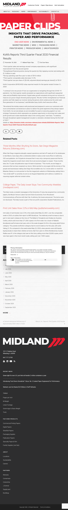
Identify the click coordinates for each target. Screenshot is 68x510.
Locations (6, 456)
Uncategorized (51, 48)
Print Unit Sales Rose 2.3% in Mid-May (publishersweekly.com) (31, 208)
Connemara (6, 478)
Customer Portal (33, 5)
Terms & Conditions (45, 507)
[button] (6, 131)
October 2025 (9, 303)
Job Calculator (59, 5)
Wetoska (6, 475)
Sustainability (44, 11)
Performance (32, 11)
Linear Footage (7, 405)
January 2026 (9, 292)
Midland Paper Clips (28, 62)
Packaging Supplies (9, 434)
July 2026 (8, 269)
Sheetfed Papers (8, 430)
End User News (22, 42)
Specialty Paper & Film (10, 441)
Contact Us (55, 11)
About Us (6, 11)
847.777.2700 (8, 357)
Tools (4, 412)
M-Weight (6, 401)
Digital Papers (7, 427)
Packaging (15, 11)
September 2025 (10, 307)
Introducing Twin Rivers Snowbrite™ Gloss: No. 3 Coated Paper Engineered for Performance (31, 381)
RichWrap (6, 493)
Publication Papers (9, 438)
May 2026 (8, 277)
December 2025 (10, 296)
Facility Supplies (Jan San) (11, 445)
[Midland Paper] (14, 5)
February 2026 (9, 288)
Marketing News (21, 45)
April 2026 (8, 281)
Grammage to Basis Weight (11, 408)
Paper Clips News (47, 5)
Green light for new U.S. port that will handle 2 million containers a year (24, 375)
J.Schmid (6, 486)
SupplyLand (6, 489)
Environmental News (42, 42)
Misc (34, 45)
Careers (5, 464)
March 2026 (9, 284)
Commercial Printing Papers (11, 423)
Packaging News (47, 45)
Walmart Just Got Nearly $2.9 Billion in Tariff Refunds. (19, 387)
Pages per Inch (7, 397)
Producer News (33, 48)
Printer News (16, 48)
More (7, 313)
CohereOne (6, 482)
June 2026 (8, 273)
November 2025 (10, 300)
